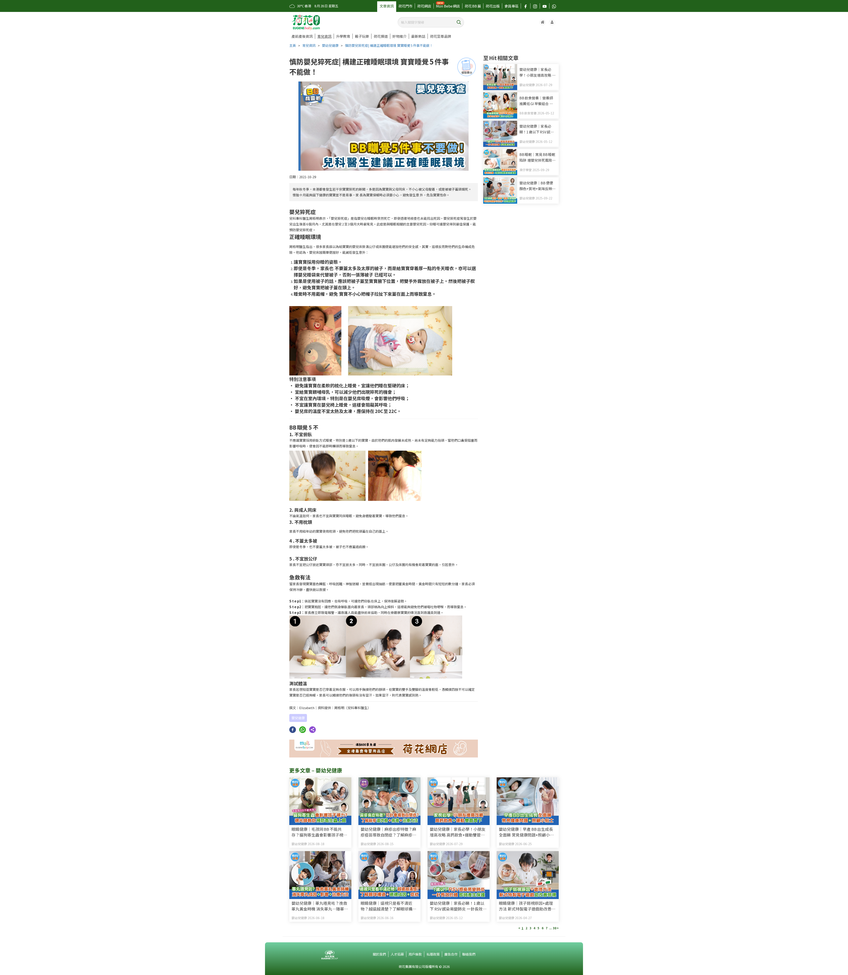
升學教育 (343, 36)
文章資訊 (387, 6)
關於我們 (379, 954)
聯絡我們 (468, 954)
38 (554, 928)
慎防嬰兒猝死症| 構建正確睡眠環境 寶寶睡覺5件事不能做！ (389, 45)
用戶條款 (415, 954)
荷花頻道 (381, 36)
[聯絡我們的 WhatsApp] (554, 6)
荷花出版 (493, 6)
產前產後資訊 (302, 36)
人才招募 (397, 954)
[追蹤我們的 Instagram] (535, 6)
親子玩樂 (362, 36)
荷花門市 (405, 6)
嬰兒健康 (298, 718)
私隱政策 (433, 954)
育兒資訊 (324, 36)
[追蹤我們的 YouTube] (544, 6)
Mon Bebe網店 (448, 6)
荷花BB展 (473, 6)
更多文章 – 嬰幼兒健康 (315, 770)
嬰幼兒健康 (330, 45)
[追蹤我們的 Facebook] (525, 6)
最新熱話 (418, 36)
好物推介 (399, 36)
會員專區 (511, 6)
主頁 (292, 45)
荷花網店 (424, 6)
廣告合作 (451, 954)
